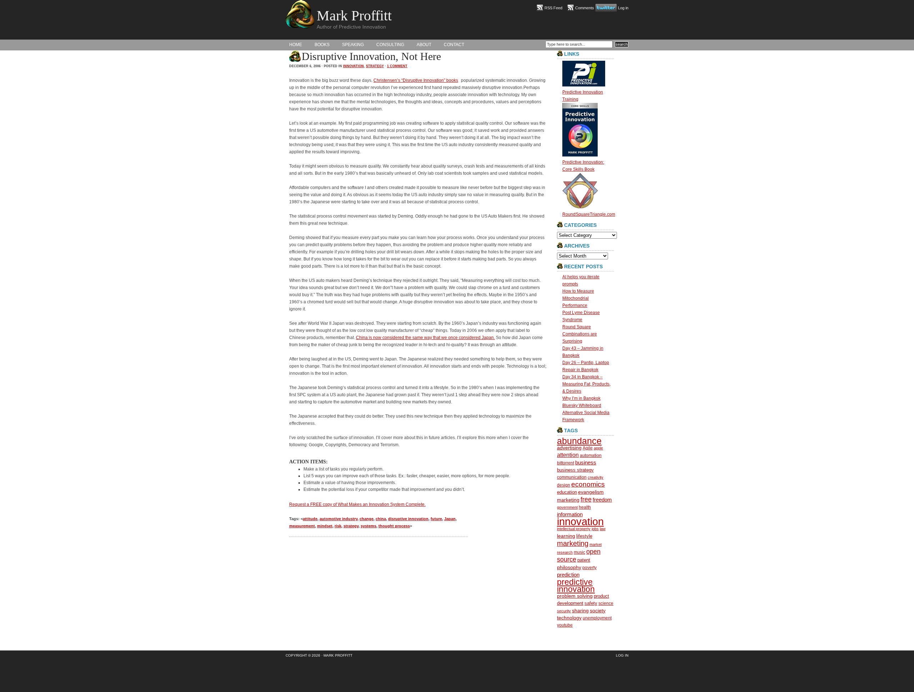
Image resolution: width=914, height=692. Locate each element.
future (436, 519)
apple (598, 448)
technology (569, 618)
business (585, 462)
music (579, 552)
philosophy (569, 567)
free (586, 499)
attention (568, 455)
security (564, 611)
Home (295, 44)
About (424, 44)
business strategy (575, 470)
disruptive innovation (408, 519)
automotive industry (338, 519)
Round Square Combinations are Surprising (579, 334)
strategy (375, 66)
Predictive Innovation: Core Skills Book (583, 166)
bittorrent (565, 462)
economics (588, 484)
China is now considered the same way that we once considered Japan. (425, 337)
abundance (579, 441)
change (366, 519)
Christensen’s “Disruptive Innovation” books (415, 80)
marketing (572, 543)
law (603, 529)
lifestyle (584, 536)
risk (338, 526)
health (585, 507)
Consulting (390, 44)
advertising (569, 447)
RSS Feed (553, 8)
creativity (595, 477)
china (381, 519)
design (563, 485)
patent (583, 560)
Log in (623, 8)
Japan (450, 519)
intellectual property (574, 529)
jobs (595, 529)
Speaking (353, 44)
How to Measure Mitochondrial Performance (578, 298)
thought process (394, 526)
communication (572, 477)
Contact (454, 44)
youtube (565, 625)
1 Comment (397, 66)
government (567, 507)
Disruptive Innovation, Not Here (371, 56)
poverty (589, 567)
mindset (324, 526)
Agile (588, 447)
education (567, 492)
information (570, 514)
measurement (302, 526)
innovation (353, 66)
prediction (568, 575)
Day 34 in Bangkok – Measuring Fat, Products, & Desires (586, 384)
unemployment (597, 618)
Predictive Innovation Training (582, 96)
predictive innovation (576, 585)
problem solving (575, 596)
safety (590, 603)
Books (322, 44)
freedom (602, 500)
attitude (310, 519)
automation (591, 455)
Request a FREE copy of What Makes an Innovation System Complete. (357, 504)
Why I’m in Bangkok (581, 398)
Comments (584, 8)
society (598, 610)
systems (368, 526)
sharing (580, 610)
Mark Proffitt (354, 16)
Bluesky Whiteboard (581, 405)
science (605, 603)
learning (566, 536)
